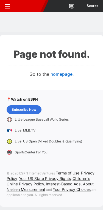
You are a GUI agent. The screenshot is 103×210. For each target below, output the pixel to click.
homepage (62, 74)
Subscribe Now (24, 109)
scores (92, 6)
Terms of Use (67, 173)
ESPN (29, 6)
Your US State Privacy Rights (45, 178)
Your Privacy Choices (72, 189)
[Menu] (7, 6)
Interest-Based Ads (63, 184)
